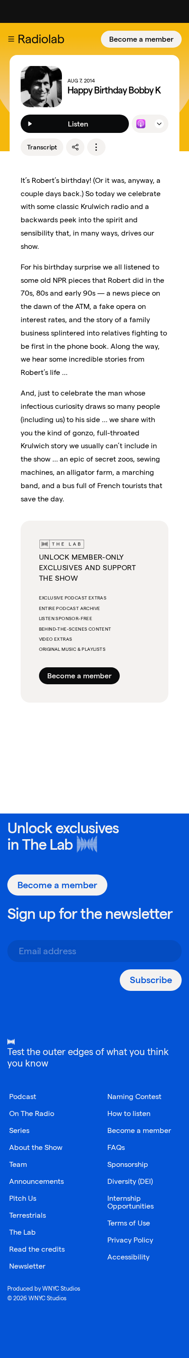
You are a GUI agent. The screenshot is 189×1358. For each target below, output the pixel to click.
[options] (96, 147)
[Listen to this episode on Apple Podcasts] (141, 124)
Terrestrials (27, 1215)
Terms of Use (128, 1223)
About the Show (35, 1147)
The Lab (47, 844)
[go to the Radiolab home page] (43, 39)
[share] (75, 147)
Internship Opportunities (130, 1202)
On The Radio (31, 1113)
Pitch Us (22, 1198)
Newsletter (27, 1266)
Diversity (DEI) (130, 1181)
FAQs (116, 1147)
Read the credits (37, 1249)
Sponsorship (127, 1164)
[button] (11, 39)
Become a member (141, 39)
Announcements (36, 1181)
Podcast (22, 1096)
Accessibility (128, 1257)
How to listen (128, 1113)
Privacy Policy (130, 1240)
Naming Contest (134, 1096)
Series (19, 1130)
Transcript (42, 147)
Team (18, 1164)
